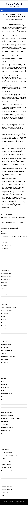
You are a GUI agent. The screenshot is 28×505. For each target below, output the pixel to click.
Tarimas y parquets (6, 461)
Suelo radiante (5, 440)
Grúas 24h (4, 341)
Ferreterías (4, 325)
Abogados (4, 242)
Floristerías (4, 329)
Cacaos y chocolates (6, 258)
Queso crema (4, 406)
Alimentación (4, 248)
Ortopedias (4, 375)
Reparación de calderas (7, 415)
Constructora (4, 304)
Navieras (3, 372)
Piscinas (3, 390)
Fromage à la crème (6, 335)
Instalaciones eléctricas (7, 350)
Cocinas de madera (6, 295)
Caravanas (4, 264)
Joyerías (3, 353)
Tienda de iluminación (6, 470)
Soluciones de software (7, 437)
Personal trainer (5, 387)
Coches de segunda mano (8, 292)
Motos (3, 366)
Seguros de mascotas (7, 427)
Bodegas (3, 255)
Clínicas (3, 288)
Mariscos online (5, 359)
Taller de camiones (6, 449)
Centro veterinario (6, 279)
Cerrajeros (4, 282)
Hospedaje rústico (6, 344)
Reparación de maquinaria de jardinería (11, 418)
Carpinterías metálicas (7, 267)
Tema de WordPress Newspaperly (16, 502)
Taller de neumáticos (6, 452)
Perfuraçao (4, 384)
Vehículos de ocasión (6, 486)
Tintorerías (4, 480)
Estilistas (3, 319)
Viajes (2, 495)
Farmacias (4, 322)
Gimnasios (4, 338)
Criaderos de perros (6, 310)
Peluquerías (4, 381)
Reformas (3, 409)
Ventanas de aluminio (7, 489)
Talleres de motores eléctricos (9, 455)
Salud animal (4, 424)
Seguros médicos (5, 430)
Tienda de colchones (6, 467)
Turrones (3, 483)
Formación (4, 332)
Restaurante (4, 421)
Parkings (3, 378)
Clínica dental (4, 285)
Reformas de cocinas (6, 412)
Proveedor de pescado (7, 393)
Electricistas (4, 316)
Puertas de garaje (6, 399)
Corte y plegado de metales (8, 307)
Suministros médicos (6, 446)
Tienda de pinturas (6, 477)
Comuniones (4, 301)
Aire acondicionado (6, 245)
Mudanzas (4, 369)
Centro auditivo (5, 270)
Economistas (4, 313)
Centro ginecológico (6, 276)
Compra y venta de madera (8, 298)
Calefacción (4, 261)
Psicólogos (4, 396)
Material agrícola (5, 363)
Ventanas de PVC (5, 492)
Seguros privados (5, 433)
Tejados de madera (6, 464)
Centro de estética (6, 273)
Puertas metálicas (6, 403)
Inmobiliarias (4, 347)
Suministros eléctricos (7, 443)
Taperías (3, 458)
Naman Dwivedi (14, 4)
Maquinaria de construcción (8, 356)
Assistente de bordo (6, 251)
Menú (25, 10)
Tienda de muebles (6, 474)
